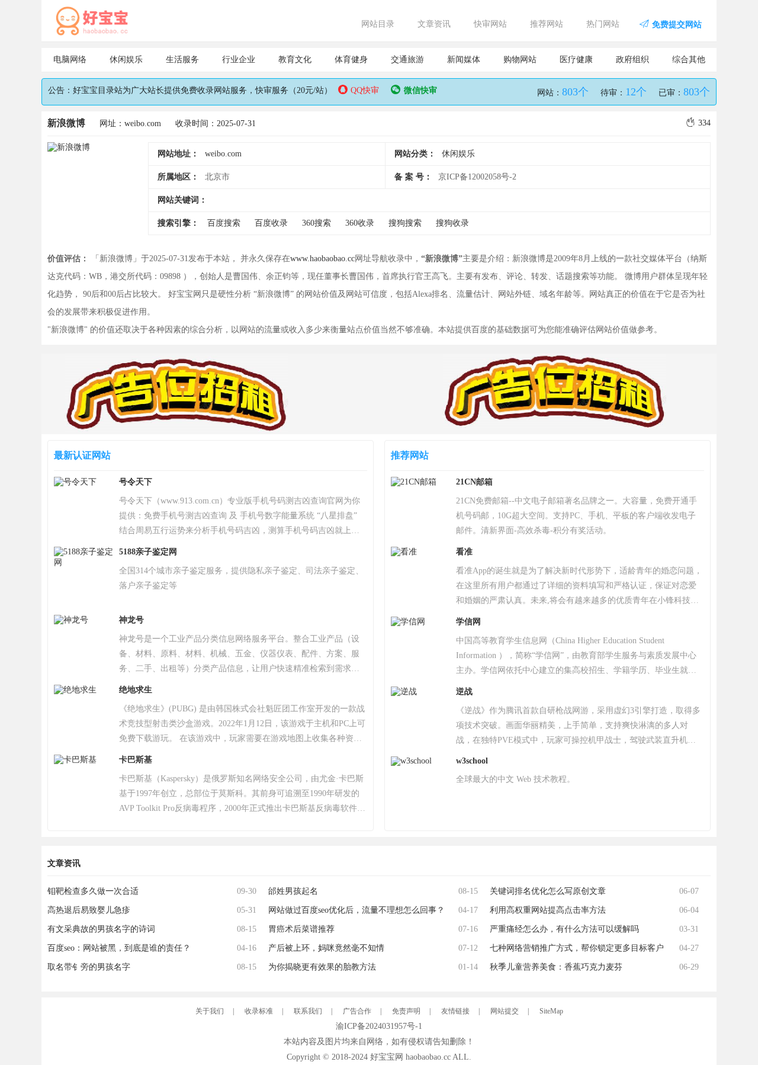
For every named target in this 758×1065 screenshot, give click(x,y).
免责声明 (406, 1011)
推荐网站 (546, 24)
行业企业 (238, 59)
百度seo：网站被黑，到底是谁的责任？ (119, 948)
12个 (636, 92)
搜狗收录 (452, 223)
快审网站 (490, 24)
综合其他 (688, 59)
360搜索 (316, 223)
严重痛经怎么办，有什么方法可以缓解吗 (564, 929)
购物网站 (520, 59)
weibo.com (223, 153)
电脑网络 (69, 59)
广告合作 (357, 1011)
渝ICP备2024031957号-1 (379, 1026)
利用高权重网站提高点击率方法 (548, 910)
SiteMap (551, 1011)
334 (704, 122)
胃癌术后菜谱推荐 (301, 929)
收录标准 (259, 1011)
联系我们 (308, 1011)
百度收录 (271, 223)
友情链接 (455, 1011)
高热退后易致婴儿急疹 (88, 910)
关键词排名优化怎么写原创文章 (548, 891)
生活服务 (182, 59)
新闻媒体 (463, 59)
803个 (575, 92)
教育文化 (294, 59)
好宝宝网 (386, 1057)
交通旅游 (407, 59)
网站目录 (377, 24)
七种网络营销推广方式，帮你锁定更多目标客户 (577, 948)
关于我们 (209, 1011)
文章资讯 (434, 24)
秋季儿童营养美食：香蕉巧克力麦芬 (556, 967)
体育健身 (351, 59)
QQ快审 (365, 90)
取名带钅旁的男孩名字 (88, 967)
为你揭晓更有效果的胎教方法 (322, 967)
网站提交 (504, 1011)
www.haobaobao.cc (322, 258)
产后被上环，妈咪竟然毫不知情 (326, 948)
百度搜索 (223, 223)
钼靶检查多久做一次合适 (93, 891)
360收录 (359, 223)
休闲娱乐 (126, 59)
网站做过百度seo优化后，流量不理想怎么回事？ (356, 910)
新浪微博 (66, 123)
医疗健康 (576, 59)
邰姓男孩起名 (293, 891)
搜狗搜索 (405, 223)
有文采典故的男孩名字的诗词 (101, 929)
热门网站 (602, 24)
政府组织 (632, 59)
